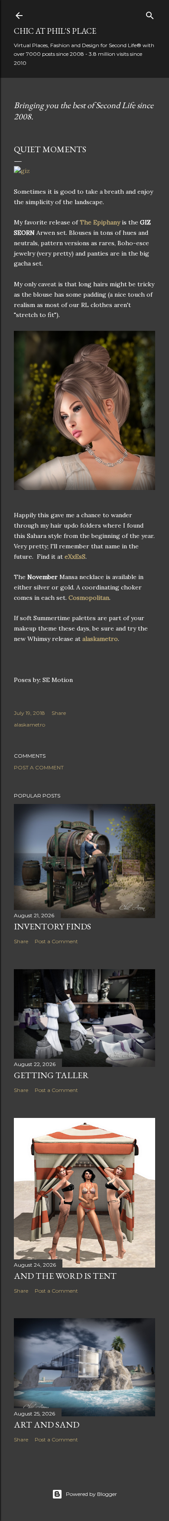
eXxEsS (75, 556)
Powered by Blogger (91, 1494)
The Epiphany (100, 222)
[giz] (22, 171)
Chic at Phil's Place (55, 31)
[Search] (150, 13)
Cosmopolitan (88, 598)
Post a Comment (39, 767)
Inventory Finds (52, 926)
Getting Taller (51, 1075)
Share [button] (59, 713)
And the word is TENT (65, 1275)
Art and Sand (46, 1424)
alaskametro (100, 639)
